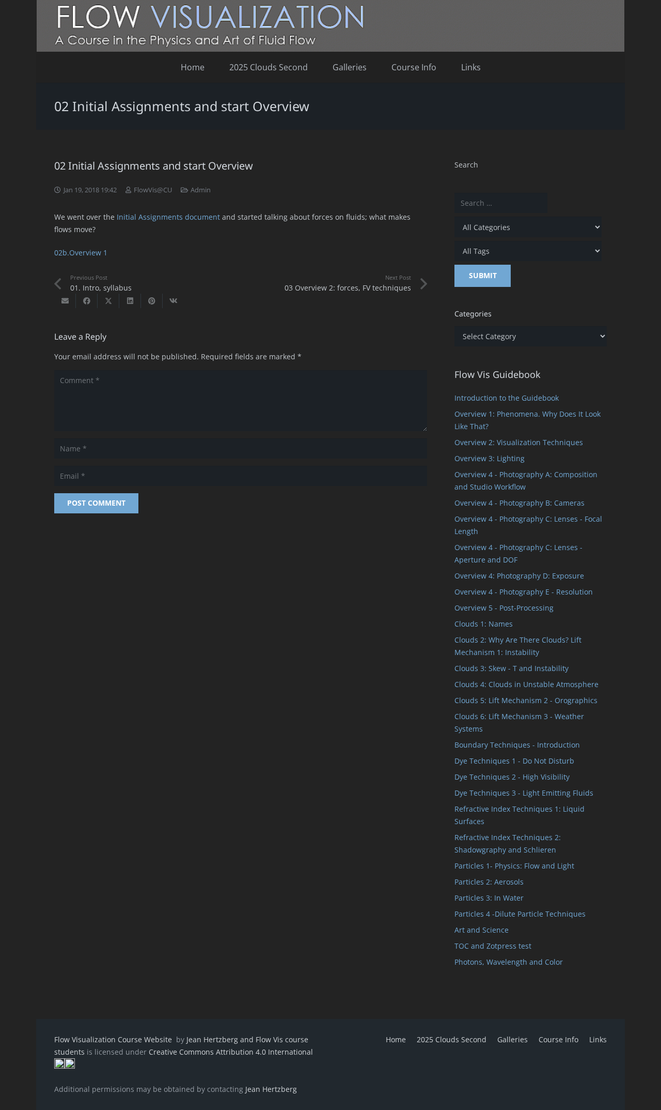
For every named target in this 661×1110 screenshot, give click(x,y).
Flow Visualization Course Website (114, 1039)
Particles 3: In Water (489, 898)
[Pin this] (152, 301)
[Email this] (65, 301)
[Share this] (87, 301)
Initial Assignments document (168, 217)
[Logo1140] (330, 26)
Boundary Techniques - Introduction (517, 745)
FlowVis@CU (153, 190)
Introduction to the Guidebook (506, 398)
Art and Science (481, 930)
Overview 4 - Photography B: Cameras (519, 503)
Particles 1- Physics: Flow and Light (514, 866)
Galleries (512, 1039)
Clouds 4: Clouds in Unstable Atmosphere (526, 684)
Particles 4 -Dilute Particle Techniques (520, 914)
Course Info (558, 1039)
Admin (201, 190)
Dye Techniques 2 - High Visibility (512, 777)
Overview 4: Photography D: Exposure (519, 576)
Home (396, 1039)
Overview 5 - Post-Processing (504, 608)
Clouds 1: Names (483, 624)
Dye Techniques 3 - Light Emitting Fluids (523, 793)
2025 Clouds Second (451, 1039)
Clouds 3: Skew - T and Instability (511, 668)
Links (598, 1039)
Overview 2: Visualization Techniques (518, 442)
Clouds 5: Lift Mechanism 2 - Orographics (525, 700)
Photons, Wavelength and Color (508, 962)
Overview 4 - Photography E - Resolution (523, 592)
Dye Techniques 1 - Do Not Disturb (514, 761)
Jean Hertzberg (271, 1089)
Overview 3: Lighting (489, 458)
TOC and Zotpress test (492, 946)
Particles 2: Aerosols (489, 882)
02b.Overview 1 (80, 252)
